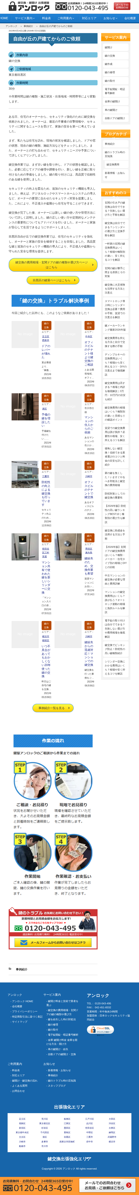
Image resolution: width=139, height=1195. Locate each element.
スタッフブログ (57, 1085)
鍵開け (108, 47)
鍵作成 (108, 64)
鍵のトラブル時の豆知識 (115, 154)
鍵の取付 (110, 80)
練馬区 (112, 1132)
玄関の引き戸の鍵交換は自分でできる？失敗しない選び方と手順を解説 (115, 208)
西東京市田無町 (67, 1141)
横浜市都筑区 (45, 638)
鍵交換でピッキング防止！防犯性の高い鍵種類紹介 (115, 649)
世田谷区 (89, 1128)
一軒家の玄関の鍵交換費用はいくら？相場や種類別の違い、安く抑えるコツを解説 (115, 251)
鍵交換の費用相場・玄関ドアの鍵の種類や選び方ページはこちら (51, 265)
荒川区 (44, 1119)
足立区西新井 (45, 338)
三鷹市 (45, 476)
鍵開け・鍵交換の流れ (24, 1080)
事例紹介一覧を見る (52, 708)
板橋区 (67, 1119)
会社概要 (130, 18)
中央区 (88, 336)
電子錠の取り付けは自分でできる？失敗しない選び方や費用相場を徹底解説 (115, 628)
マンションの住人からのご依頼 (89, 425)
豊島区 (67, 1132)
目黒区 (67, 1137)
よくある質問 (19, 1085)
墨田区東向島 (88, 550)
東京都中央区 (22, 1132)
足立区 (22, 1119)
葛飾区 (22, 1123)
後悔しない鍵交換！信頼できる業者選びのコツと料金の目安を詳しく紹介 (115, 456)
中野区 (89, 1132)
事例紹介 (28, 26)
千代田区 (44, 1132)
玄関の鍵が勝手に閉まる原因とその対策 (115, 272)
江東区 (67, 1123)
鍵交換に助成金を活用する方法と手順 (115, 534)
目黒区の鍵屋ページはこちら (51, 280)
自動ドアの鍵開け (115, 118)
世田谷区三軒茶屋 (45, 552)
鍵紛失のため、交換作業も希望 (89, 566)
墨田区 (67, 1128)
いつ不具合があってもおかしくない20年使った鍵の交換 (46, 661)
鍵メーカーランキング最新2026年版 (115, 327)
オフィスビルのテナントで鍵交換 (89, 490)
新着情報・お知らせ (115, 175)
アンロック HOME (22, 1001)
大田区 (112, 1119)
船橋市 (22, 1146)
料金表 (46, 18)
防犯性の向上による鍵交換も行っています (46, 493)
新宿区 (22, 1128)
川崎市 (88, 476)
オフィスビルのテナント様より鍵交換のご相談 (89, 353)
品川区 (89, 1123)
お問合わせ (18, 1090)
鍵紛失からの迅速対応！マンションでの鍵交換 (89, 653)
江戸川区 (89, 1119)
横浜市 (112, 1141)
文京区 (22, 1137)
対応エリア (89, 18)
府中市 (89, 1141)
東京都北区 (44, 1123)
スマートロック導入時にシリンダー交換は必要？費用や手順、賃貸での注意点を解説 (115, 309)
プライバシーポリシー (24, 1011)
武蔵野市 (112, 1137)
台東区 (112, 1128)
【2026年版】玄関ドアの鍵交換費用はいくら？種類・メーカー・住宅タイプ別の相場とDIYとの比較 (116, 557)
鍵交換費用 (113, 164)
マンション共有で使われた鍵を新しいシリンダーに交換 (46, 577)
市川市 (44, 1146)
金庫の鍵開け (112, 101)
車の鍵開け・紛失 (58, 1049)
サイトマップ (19, 1021)
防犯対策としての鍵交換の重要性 (115, 495)
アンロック (11, 26)
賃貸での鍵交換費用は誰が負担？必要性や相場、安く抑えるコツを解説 (115, 434)
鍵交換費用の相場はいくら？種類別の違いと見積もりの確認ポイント (115, 413)
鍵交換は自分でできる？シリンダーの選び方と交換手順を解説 (115, 229)
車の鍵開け (111, 109)
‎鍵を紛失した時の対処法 (62, 1019)
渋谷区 (112, 1123)
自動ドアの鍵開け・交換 (62, 1054)
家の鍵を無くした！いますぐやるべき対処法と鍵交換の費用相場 (115, 479)
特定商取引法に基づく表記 (27, 1016)
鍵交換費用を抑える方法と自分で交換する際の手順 (115, 342)
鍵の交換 (46, 325)
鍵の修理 (110, 72)
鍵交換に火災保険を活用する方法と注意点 (115, 288)
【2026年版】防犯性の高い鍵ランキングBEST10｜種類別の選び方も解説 (115, 514)
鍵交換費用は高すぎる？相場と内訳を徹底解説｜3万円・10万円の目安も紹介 (115, 391)
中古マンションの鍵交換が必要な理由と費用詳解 (115, 579)
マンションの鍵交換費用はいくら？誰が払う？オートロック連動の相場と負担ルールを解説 (115, 602)
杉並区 (44, 1128)
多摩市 (44, 1141)
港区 (44, 408)
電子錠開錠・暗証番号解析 (115, 91)
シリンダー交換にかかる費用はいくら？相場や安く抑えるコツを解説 (115, 667)
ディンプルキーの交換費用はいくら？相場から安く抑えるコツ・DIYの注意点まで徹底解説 (116, 364)
